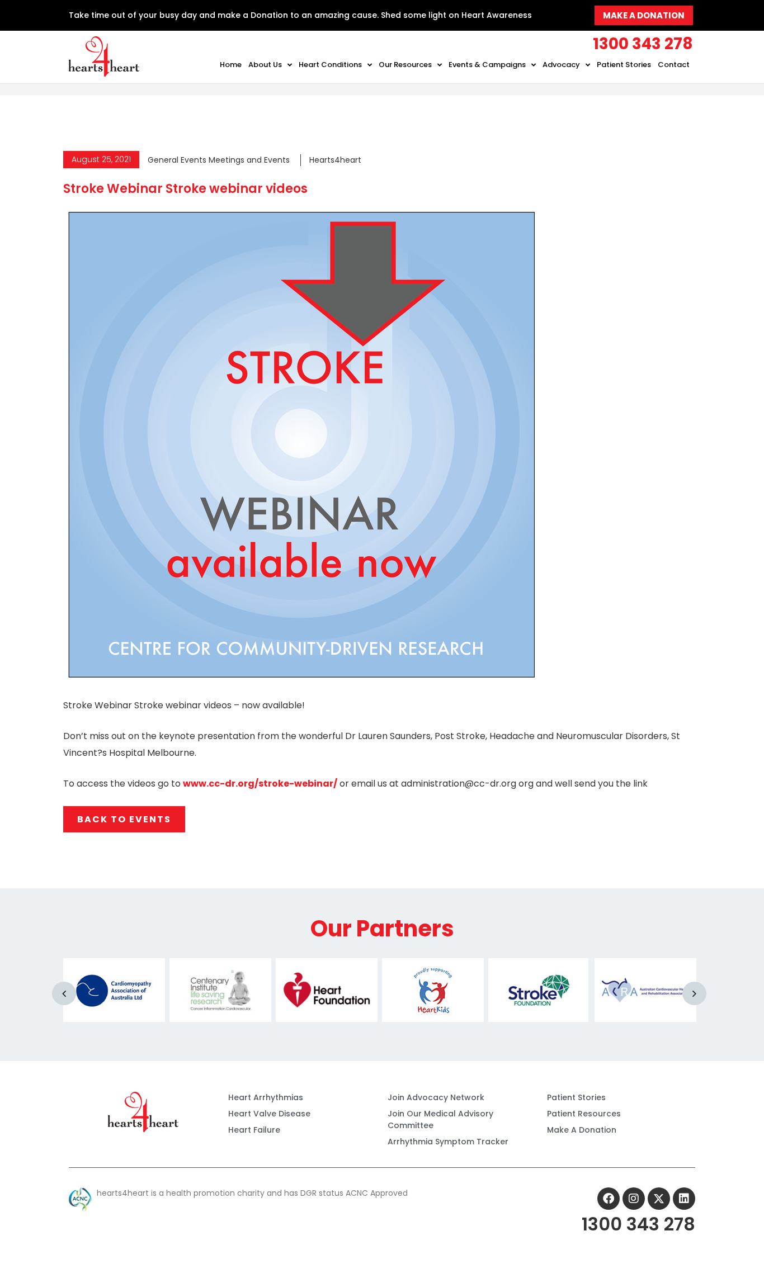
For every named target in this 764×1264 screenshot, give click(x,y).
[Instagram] (633, 1198)
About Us (265, 64)
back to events (124, 819)
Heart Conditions (330, 64)
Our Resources (405, 64)
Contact (674, 64)
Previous (64, 993)
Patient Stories (624, 64)
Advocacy (561, 64)
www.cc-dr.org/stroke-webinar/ (260, 783)
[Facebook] (608, 1198)
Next (694, 993)
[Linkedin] (684, 1198)
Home (231, 64)
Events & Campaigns (487, 64)
